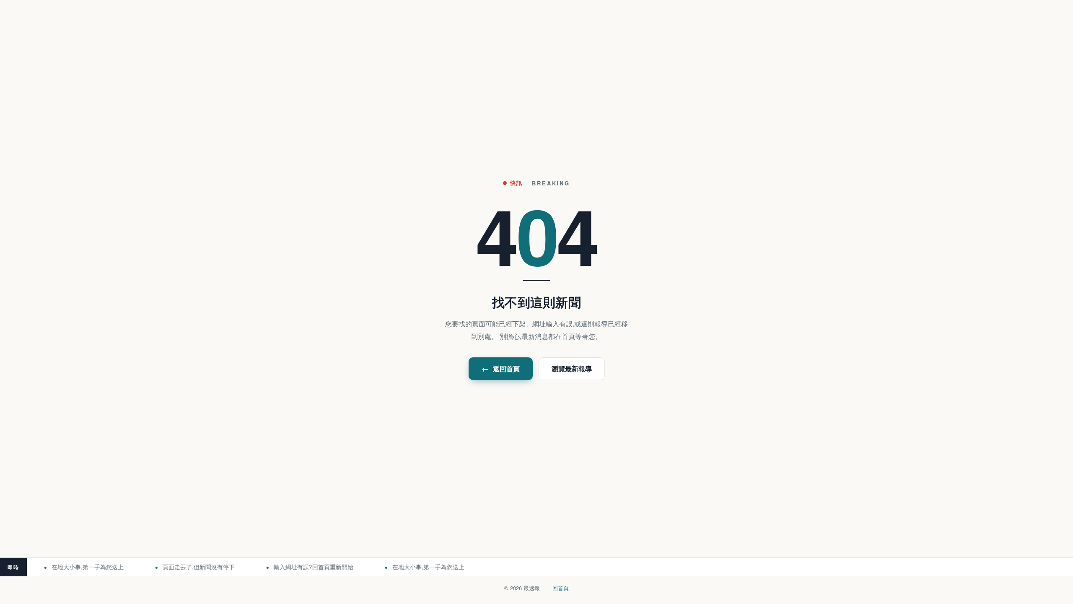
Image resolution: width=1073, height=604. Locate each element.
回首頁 (560, 588)
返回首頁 (501, 368)
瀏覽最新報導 (572, 368)
